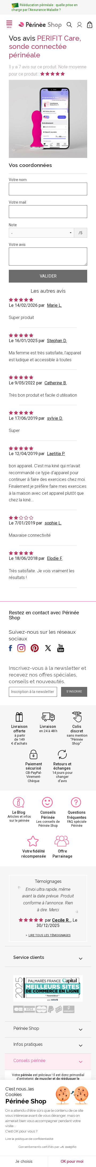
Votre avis (17, 244)
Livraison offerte (19, 728)
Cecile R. (61, 920)
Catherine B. (56, 382)
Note (13, 225)
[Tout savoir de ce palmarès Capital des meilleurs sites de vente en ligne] (48, 988)
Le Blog (18, 812)
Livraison (48, 726)
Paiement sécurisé (33, 766)
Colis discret (76, 728)
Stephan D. (57, 340)
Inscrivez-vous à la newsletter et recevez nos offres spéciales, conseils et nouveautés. (47, 674)
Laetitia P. (56, 453)
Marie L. (54, 305)
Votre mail (17, 202)
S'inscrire (74, 691)
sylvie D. (55, 418)
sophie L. (53, 523)
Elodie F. (54, 558)
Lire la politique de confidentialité (29, 1139)
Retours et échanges (62, 766)
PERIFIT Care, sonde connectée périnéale (45, 46)
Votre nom (18, 180)
